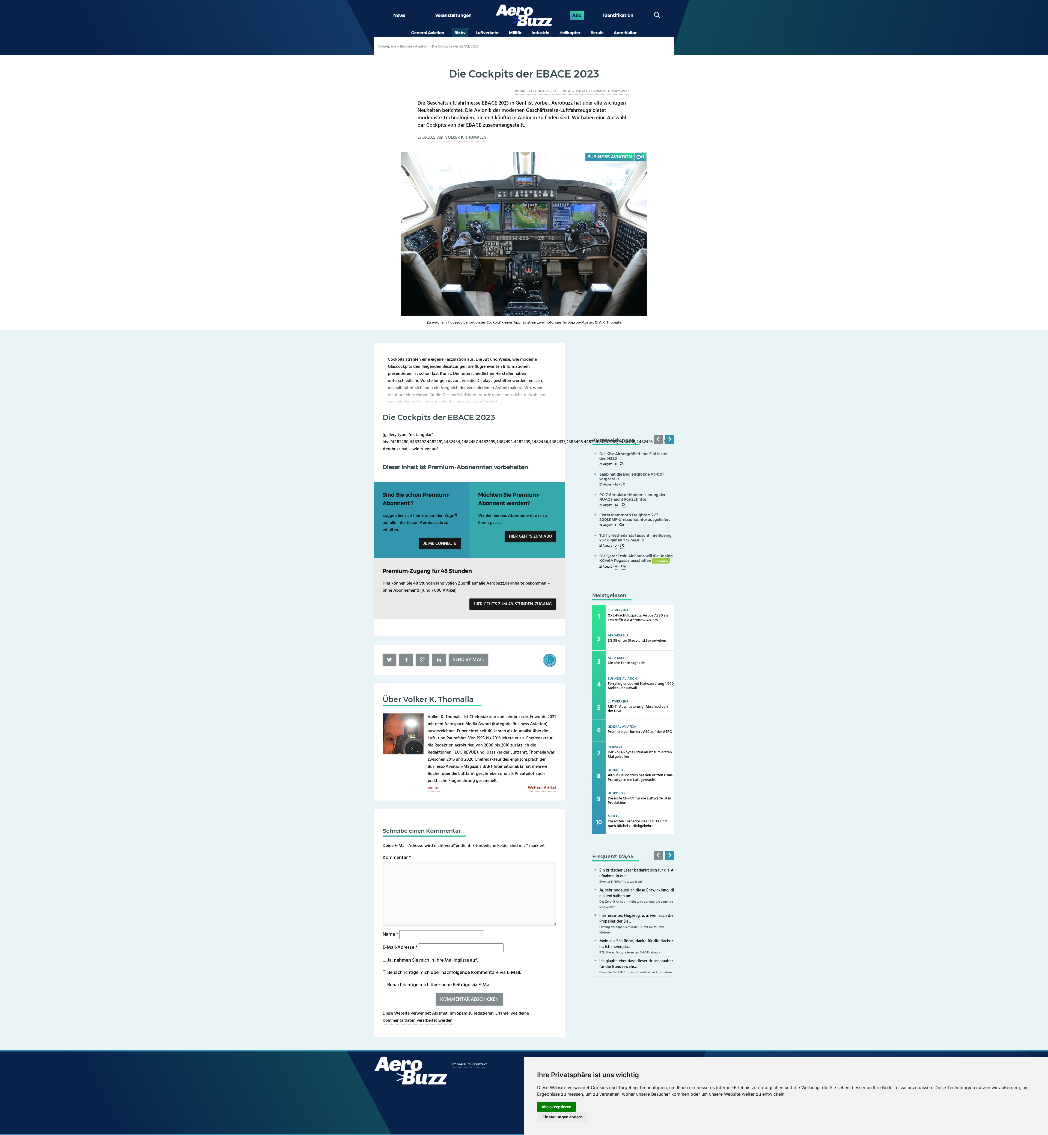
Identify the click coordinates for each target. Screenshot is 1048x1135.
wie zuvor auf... (426, 449)
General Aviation (427, 32)
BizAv (460, 32)
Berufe (597, 32)
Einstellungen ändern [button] (563, 1117)
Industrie (540, 32)
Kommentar (397, 858)
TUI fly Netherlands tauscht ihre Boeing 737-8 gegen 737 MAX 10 (635, 537)
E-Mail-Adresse (400, 948)
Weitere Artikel (542, 788)
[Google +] (422, 660)
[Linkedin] (439, 660)
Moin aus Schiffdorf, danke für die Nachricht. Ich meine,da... (636, 944)
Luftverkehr (487, 32)
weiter (434, 788)
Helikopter (569, 32)
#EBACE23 (523, 91)
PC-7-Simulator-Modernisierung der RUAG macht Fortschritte (632, 497)
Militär (515, 32)
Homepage (387, 46)
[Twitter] (389, 660)
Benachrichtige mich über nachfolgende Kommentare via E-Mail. (454, 973)
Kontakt (480, 1064)
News (399, 15)
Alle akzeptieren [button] (556, 1106)
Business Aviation (414, 46)
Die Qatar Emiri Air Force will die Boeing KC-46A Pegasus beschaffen (636, 558)
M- (617, 505)
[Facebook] (406, 660)
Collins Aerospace (570, 91)
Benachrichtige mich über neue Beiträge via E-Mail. (439, 985)
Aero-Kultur (625, 32)
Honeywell (619, 91)
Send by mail (468, 660)
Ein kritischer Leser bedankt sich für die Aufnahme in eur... (636, 873)
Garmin (598, 91)
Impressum (462, 1064)
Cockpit (542, 91)
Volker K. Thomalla (465, 137)
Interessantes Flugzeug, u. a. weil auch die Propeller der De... (636, 918)
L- (616, 546)
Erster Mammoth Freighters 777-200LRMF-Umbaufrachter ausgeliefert (634, 517)
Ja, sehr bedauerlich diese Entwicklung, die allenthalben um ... (636, 893)
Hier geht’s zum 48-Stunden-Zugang (513, 604)
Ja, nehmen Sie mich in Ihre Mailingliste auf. (432, 960)
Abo (576, 15)
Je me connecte (439, 543)
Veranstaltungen (453, 15)
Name (390, 934)
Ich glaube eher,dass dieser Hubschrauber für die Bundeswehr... (636, 964)
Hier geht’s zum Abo (530, 536)
